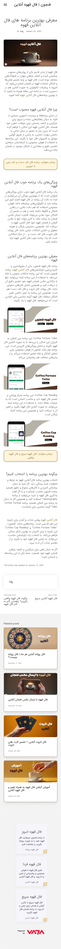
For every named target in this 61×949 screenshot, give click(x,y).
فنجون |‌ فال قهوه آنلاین (32, 5)
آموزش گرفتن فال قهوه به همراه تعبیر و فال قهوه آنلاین (29, 788)
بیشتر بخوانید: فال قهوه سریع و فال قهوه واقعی (30, 456)
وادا (21, 31)
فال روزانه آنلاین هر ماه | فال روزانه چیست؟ (26, 656)
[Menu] (5, 5)
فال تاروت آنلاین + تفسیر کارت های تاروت (27, 743)
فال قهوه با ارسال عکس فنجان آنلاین (28, 699)
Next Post (46, 597)
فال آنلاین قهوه (28, 95)
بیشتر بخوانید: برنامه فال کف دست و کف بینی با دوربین (30, 164)
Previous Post (16, 600)
